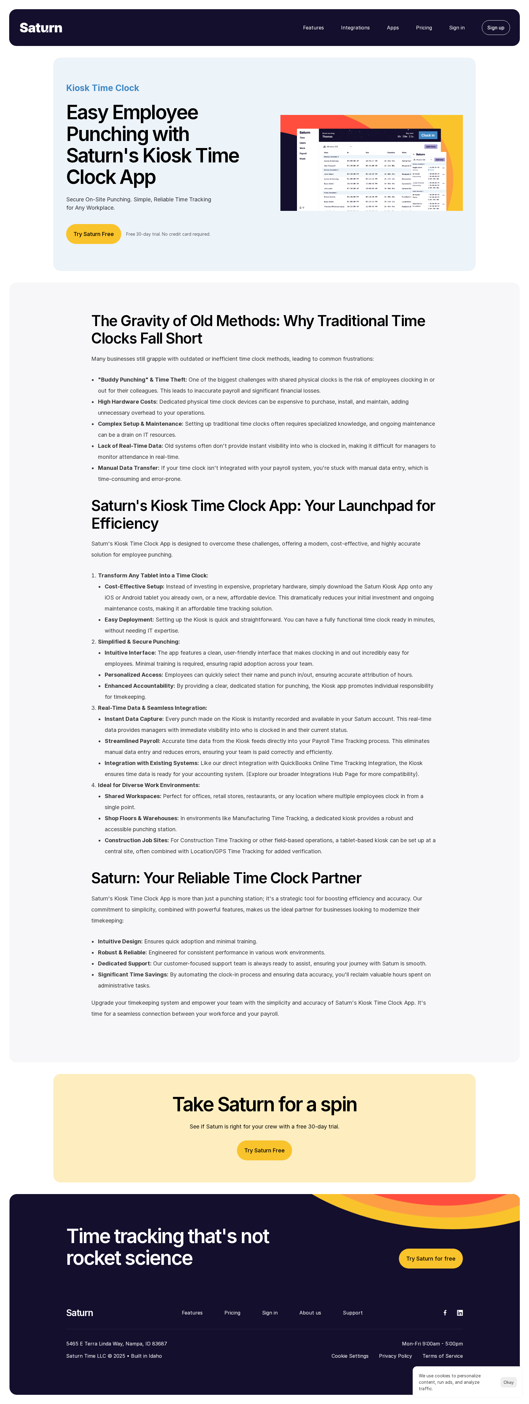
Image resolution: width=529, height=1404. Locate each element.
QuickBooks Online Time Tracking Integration (337, 763)
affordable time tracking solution (229, 608)
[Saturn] (41, 28)
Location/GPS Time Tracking (226, 851)
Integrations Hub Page (328, 774)
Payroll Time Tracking (338, 741)
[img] (445, 1312)
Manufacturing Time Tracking (269, 818)
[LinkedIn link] (460, 1313)
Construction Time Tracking (215, 840)
